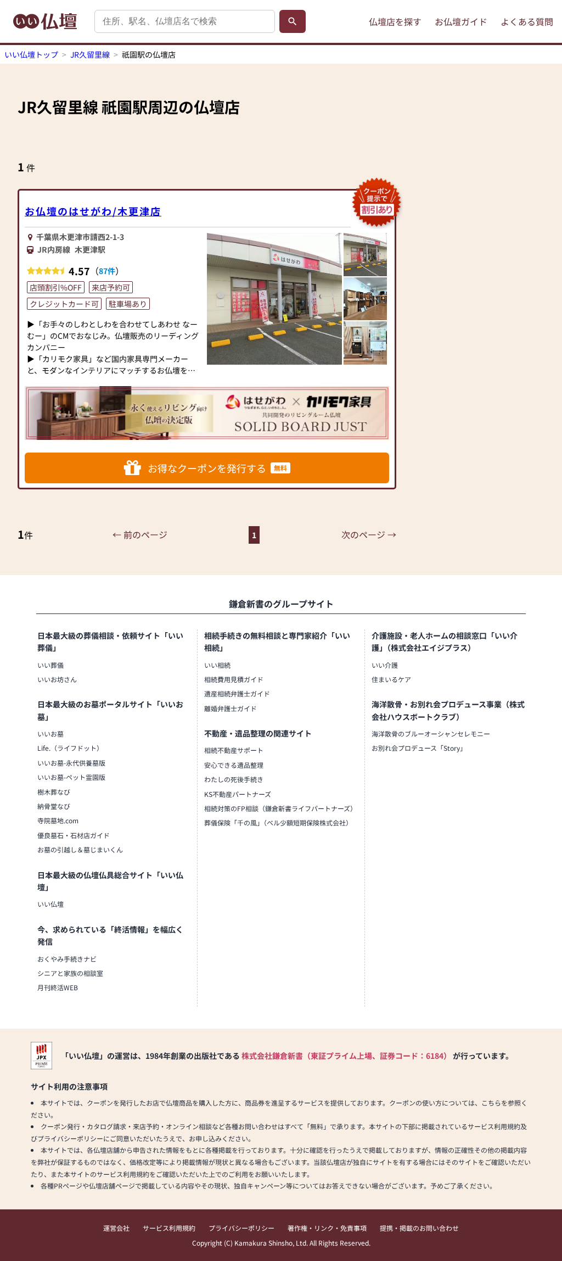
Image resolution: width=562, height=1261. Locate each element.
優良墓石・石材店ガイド (73, 835)
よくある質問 (527, 21)
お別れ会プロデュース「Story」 (419, 747)
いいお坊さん (57, 679)
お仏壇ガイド (461, 21)
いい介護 (385, 664)
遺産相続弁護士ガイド (237, 693)
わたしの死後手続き (233, 779)
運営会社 (116, 1227)
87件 (107, 271)
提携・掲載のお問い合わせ (419, 1227)
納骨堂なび (53, 806)
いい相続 (217, 664)
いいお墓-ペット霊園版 (71, 777)
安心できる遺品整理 (233, 764)
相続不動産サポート (233, 750)
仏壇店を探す (395, 21)
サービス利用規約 (169, 1227)
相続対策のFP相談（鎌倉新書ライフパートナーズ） (280, 808)
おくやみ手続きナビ (67, 958)
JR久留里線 (90, 54)
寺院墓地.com (57, 820)
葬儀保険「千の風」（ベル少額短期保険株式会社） (278, 822)
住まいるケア (391, 679)
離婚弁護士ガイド (230, 708)
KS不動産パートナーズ (237, 794)
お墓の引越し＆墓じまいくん (80, 849)
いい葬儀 (50, 664)
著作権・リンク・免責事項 (327, 1227)
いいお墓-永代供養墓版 (71, 762)
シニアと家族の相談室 (70, 973)
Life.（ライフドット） (70, 747)
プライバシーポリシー (241, 1227)
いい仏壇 (50, 903)
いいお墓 (50, 733)
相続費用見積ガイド (233, 679)
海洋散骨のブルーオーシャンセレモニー (431, 733)
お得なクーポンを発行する (217, 468)
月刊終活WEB (57, 987)
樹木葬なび (53, 791)
